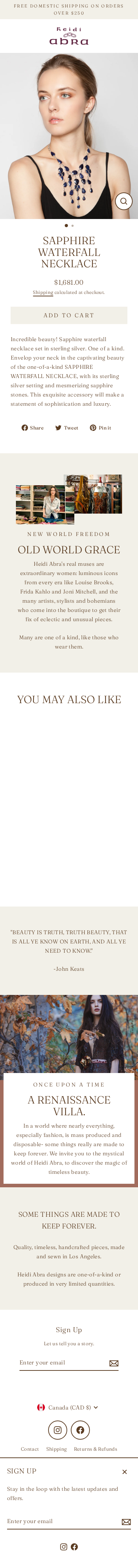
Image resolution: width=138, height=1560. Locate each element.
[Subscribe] (125, 1521)
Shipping (43, 292)
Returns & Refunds (95, 1449)
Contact (30, 1449)
